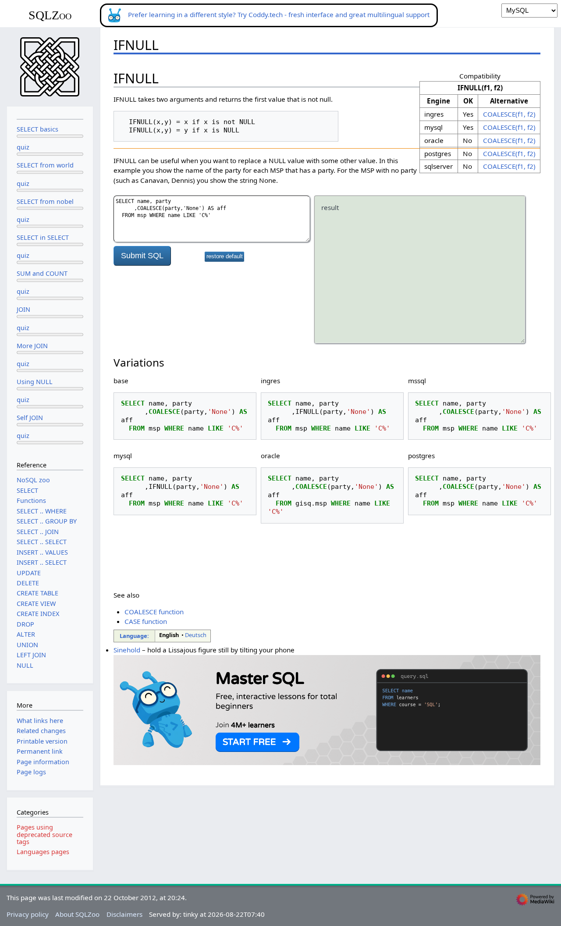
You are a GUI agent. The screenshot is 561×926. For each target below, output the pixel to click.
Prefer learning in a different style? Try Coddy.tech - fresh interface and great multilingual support (279, 14)
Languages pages (43, 852)
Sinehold (127, 649)
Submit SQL (142, 255)
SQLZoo (49, 15)
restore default (224, 256)
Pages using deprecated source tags (44, 834)
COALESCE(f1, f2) (509, 114)
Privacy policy (28, 914)
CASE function (145, 621)
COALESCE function (154, 611)
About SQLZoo (77, 914)
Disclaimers (124, 914)
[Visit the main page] (50, 66)
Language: (134, 636)
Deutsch (195, 635)
